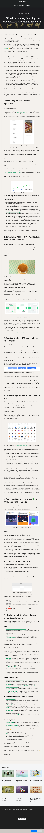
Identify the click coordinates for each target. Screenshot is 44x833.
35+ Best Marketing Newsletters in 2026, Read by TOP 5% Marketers (35, 798)
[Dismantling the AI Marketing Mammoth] (8, 789)
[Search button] (41, 829)
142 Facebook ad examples (22, 445)
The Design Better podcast (12, 687)
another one (21, 685)
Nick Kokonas (27, 685)
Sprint (7, 634)
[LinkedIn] (17, 757)
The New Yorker (9, 725)
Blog (15, 5)
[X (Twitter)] (26, 757)
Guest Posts (31, 809)
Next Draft (21, 680)
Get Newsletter (22, 818)
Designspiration (13, 714)
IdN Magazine (9, 733)
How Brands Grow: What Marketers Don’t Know (16, 629)
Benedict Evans (9, 680)
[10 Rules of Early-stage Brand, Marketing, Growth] (22, 773)
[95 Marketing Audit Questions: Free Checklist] (22, 789)
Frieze (16, 730)
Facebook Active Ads (10, 699)
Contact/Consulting (20, 5)
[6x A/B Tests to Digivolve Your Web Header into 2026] (36, 773)
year (38, 38)
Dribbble (7, 714)
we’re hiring (6, 48)
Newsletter (28, 5)
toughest (35, 38)
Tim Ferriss (8, 684)
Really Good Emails (10, 704)
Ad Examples (25, 809)
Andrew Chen (16, 680)
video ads (22, 455)
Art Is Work (8, 658)
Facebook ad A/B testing (26, 214)
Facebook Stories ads (21, 112)
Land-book (8, 707)
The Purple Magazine (10, 730)
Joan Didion (8, 666)
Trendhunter (9, 738)
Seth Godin (16, 685)
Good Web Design (10, 710)
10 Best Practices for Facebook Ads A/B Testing (18, 332)
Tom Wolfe (14, 666)
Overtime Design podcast (11, 691)
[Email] (35, 757)
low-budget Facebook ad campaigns (13, 212)
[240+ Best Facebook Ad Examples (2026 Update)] (8, 773)
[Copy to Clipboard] (8, 757)
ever (4, 40)
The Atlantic (15, 725)
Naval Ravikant (35, 685)
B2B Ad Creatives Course (17, 809)
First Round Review (10, 722)
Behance (19, 714)
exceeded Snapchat (18, 38)
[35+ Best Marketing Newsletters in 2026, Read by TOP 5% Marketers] (36, 789)
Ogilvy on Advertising (10, 637)
